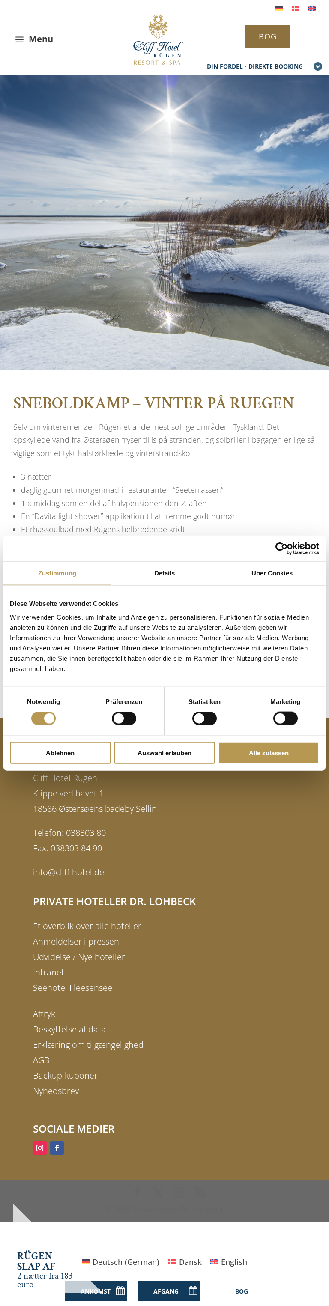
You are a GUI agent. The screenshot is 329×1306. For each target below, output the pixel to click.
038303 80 (86, 832)
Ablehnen (60, 752)
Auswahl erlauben (164, 752)
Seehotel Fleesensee (72, 987)
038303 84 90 (76, 848)
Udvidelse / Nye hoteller (79, 957)
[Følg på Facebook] (57, 1148)
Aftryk (44, 1014)
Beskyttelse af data (69, 1029)
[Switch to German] (279, 8)
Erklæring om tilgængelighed (88, 1044)
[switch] (124, 718)
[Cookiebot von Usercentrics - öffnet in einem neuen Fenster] (281, 548)
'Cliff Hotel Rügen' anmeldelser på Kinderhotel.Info (125, 1165)
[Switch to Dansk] (295, 8)
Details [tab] (164, 573)
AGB (41, 1060)
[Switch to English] (312, 8)
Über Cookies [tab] (272, 573)
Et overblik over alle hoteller (87, 926)
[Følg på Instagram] (40, 1148)
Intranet (48, 972)
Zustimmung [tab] (57, 573)
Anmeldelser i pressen (76, 941)
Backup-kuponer (65, 1075)
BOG (268, 36)
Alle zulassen (269, 752)
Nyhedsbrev (56, 1091)
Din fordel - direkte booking (255, 66)
